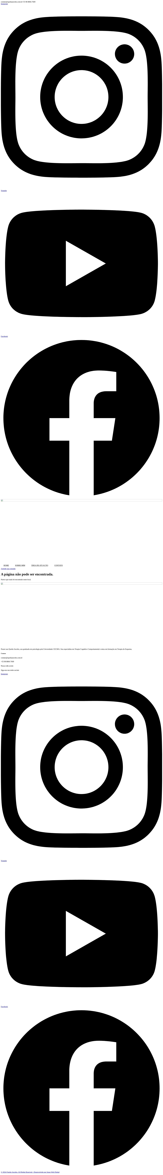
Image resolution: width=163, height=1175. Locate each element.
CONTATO (58, 565)
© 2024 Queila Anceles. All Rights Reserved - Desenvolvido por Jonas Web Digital (30, 1172)
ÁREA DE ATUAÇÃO (39, 565)
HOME (6, 565)
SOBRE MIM (20, 565)
